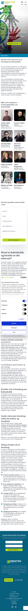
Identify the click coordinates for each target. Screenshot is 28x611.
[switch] (24, 305)
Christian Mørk (6, 144)
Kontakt (9, 580)
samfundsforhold (11, 425)
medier (4, 426)
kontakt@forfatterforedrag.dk (14, 598)
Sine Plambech (19, 185)
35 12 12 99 (19, 580)
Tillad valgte (14, 327)
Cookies (14, 601)
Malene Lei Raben (7, 185)
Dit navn (4, 211)
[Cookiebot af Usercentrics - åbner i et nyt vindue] (20, 277)
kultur (16, 423)
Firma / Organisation (7, 226)
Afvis (14, 332)
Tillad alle (14, 323)
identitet (18, 425)
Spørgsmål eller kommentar (8, 231)
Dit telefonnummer (6, 221)
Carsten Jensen (19, 123)
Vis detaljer (21, 319)
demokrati (24, 425)
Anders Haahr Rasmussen (8, 347)
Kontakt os (4, 519)
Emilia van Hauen (6, 164)
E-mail (4, 216)
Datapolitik (14, 603)
